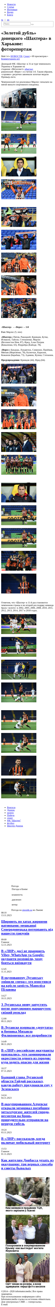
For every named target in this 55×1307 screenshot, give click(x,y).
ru (2, 20)
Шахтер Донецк (15, 826)
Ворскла (11, 807)
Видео (10, 12)
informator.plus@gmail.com (21, 1304)
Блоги (10, 15)
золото (10, 812)
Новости (11, 4)
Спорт (26, 56)
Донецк (11, 810)
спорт (10, 818)
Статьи (10, 7)
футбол (10, 823)
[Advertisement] (27, 857)
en (8, 20)
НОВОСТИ (16, 56)
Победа (10, 815)
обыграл (29, 69)
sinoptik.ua (27, 910)
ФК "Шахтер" (14, 820)
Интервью (12, 9)
